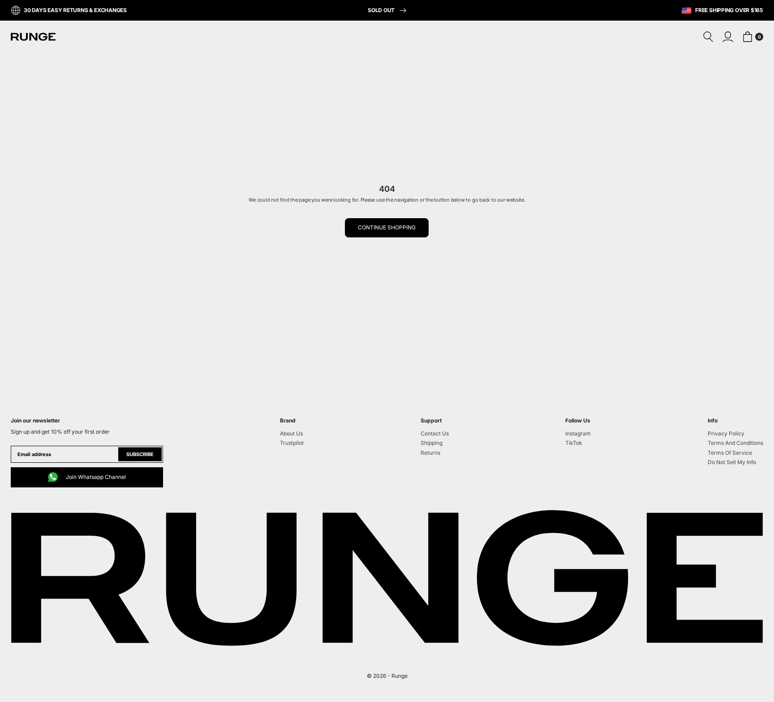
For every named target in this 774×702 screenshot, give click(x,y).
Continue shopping (387, 227)
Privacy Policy (726, 433)
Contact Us (435, 433)
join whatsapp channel (96, 477)
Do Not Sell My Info (732, 462)
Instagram (578, 433)
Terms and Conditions (735, 442)
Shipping (432, 442)
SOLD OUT (382, 10)
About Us (291, 433)
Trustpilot (292, 442)
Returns (430, 452)
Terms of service (730, 452)
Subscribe (140, 454)
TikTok (573, 442)
